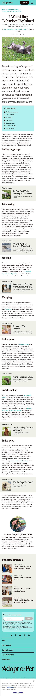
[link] (27, 627)
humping (8, 309)
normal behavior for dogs (19, 461)
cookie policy (10, 687)
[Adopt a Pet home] (7, 3)
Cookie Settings (18, 692)
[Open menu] (32, 3)
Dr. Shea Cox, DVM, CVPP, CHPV (15, 29)
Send (28, 618)
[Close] (34, 681)
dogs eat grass (23, 344)
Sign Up (24, 2)
